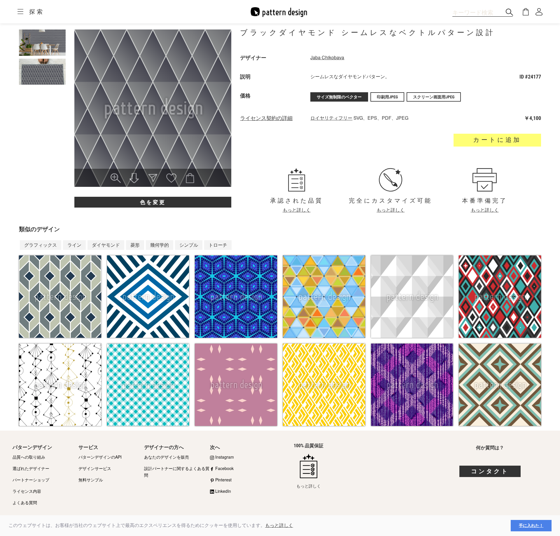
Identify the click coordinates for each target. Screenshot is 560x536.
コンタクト (490, 471)
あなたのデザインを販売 (166, 457)
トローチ (218, 244)
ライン (74, 244)
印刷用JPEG (387, 97)
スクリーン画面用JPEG (433, 97)
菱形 (135, 244)
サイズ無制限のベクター (339, 97)
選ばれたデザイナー (31, 468)
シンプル (188, 244)
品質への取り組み (29, 457)
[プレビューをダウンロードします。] (134, 178)
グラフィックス (40, 244)
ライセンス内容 (27, 491)
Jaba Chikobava (327, 57)
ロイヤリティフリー (331, 117)
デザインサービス (94, 468)
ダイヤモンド (106, 244)
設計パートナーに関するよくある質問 (176, 471)
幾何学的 (159, 244)
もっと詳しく (279, 525)
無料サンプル (90, 480)
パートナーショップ (31, 480)
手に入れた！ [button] (531, 525)
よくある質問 (25, 502)
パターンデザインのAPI (100, 457)
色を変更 (153, 202)
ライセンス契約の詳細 (266, 118)
